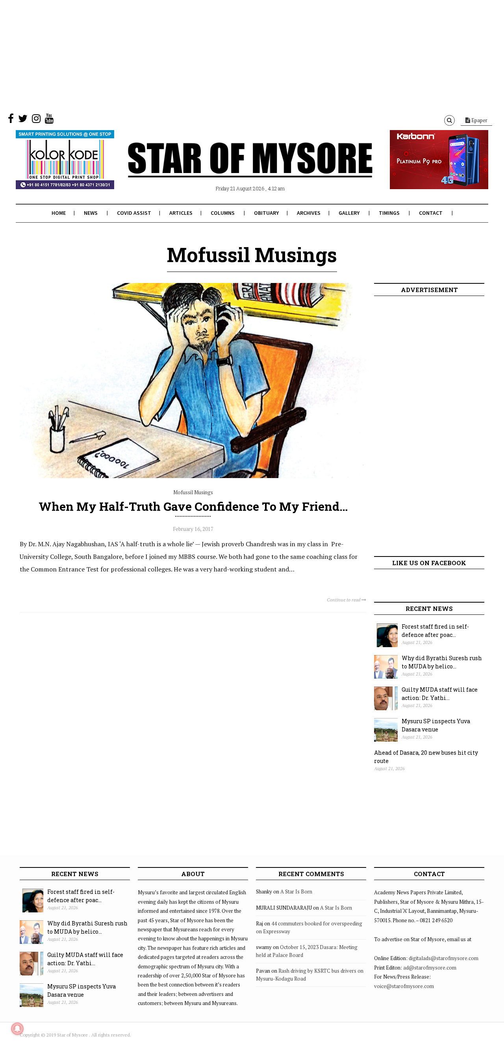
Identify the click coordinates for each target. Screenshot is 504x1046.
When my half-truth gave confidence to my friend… (193, 506)
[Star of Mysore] (232, 169)
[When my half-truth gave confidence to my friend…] (193, 476)
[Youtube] (49, 120)
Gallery (349, 212)
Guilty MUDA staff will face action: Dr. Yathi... (440, 694)
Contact (431, 212)
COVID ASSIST (134, 212)
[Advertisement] (236, 55)
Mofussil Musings (193, 492)
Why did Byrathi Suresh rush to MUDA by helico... (442, 662)
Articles (181, 212)
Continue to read (344, 600)
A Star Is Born (296, 891)
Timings (389, 212)
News (91, 212)
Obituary (266, 212)
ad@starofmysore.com (429, 967)
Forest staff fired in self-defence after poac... (435, 630)
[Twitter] (23, 120)
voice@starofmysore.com (404, 986)
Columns (223, 212)
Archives (309, 212)
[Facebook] (11, 120)
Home (59, 212)
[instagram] (36, 120)
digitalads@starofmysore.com (443, 958)
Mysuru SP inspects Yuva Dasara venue (436, 725)
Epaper (478, 120)
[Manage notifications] (17, 1028)
